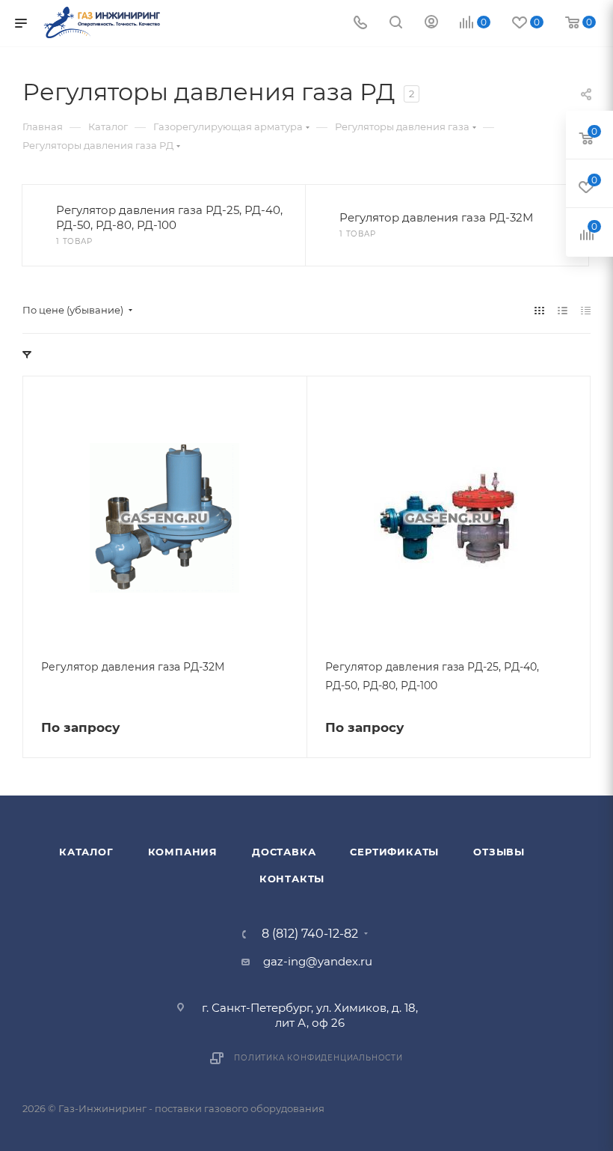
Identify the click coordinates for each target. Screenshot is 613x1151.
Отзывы (499, 852)
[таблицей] (586, 310)
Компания (183, 852)
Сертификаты (394, 852)
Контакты (291, 879)
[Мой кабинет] (431, 23)
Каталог (86, 852)
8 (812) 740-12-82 (310, 934)
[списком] (562, 310)
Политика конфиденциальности (318, 1058)
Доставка (283, 852)
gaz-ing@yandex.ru (317, 961)
